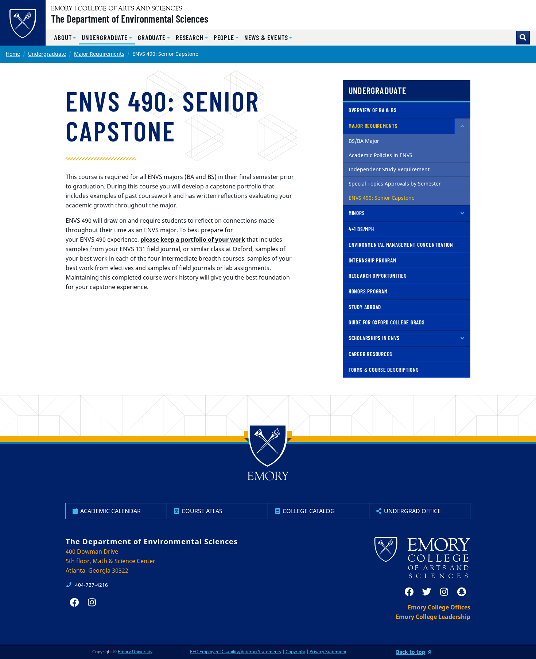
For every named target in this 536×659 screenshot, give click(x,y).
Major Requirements (99, 53)
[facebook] (409, 592)
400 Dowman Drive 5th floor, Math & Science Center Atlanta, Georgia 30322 (110, 560)
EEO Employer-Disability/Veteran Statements (235, 651)
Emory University (135, 651)
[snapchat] (461, 592)
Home (13, 53)
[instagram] (444, 592)
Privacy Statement (328, 651)
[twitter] (426, 592)
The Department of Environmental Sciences (129, 18)
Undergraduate (47, 53)
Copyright (295, 651)
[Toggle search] (523, 37)
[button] (65, 38)
